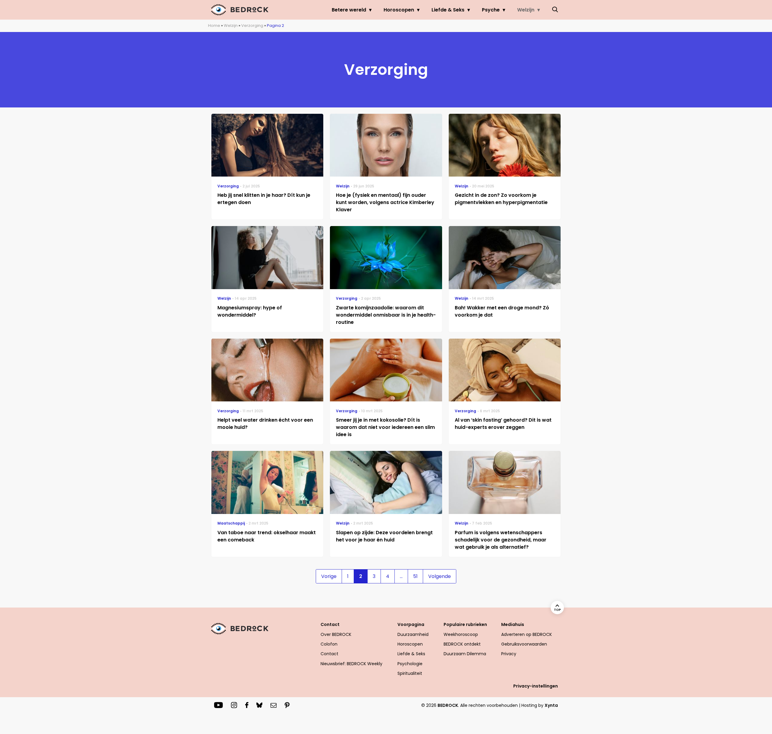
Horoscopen (399, 9)
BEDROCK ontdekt (462, 644)
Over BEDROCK (336, 634)
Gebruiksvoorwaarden (524, 644)
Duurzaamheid (413, 634)
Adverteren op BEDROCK (526, 634)
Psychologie (409, 664)
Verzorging (252, 25)
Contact (329, 654)
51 (415, 576)
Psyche (491, 9)
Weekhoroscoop (461, 634)
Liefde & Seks (448, 9)
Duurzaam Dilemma (465, 654)
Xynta (551, 705)
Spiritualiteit (409, 673)
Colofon (329, 644)
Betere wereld (349, 9)
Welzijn (525, 9)
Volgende (439, 576)
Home (214, 25)
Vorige (329, 576)
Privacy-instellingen (535, 686)
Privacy (508, 654)
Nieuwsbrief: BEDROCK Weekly (351, 664)
